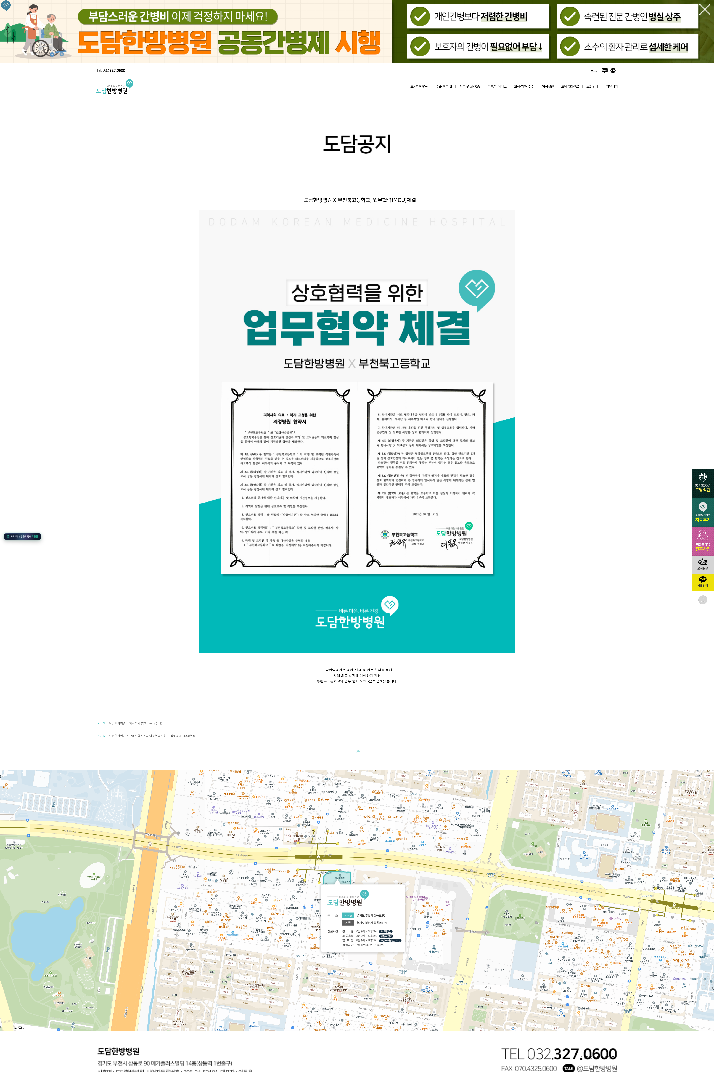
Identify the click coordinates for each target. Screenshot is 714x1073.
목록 (357, 751)
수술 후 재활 (444, 86)
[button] (21, 536)
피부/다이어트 (496, 86)
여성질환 (548, 86)
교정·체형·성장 (524, 86)
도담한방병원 (419, 86)
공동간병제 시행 (357, 32)
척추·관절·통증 (469, 86)
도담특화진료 (570, 86)
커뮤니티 (612, 86)
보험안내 (592, 86)
